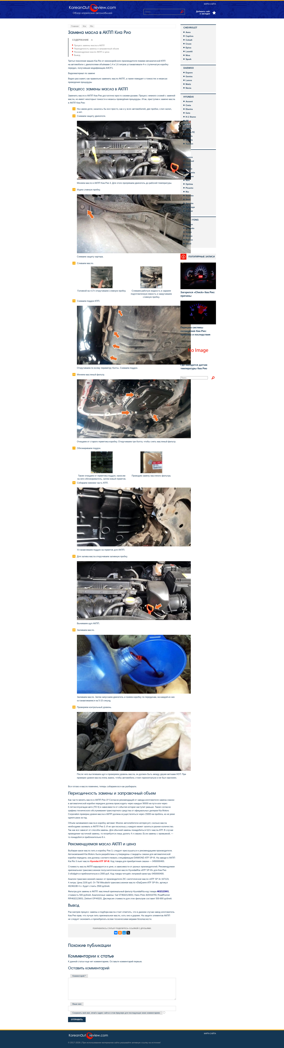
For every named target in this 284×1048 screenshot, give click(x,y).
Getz (188, 113)
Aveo (188, 32)
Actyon (189, 224)
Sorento (190, 195)
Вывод (77, 55)
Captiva (189, 36)
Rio (187, 192)
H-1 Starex (191, 117)
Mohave (190, 176)
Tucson (189, 144)
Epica (188, 47)
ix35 (188, 124)
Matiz (188, 84)
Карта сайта (210, 4)
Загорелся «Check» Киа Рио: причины (197, 294)
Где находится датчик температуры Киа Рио (193, 367)
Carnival (190, 161)
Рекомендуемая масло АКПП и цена (91, 52)
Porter (189, 128)
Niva (188, 55)
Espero (189, 72)
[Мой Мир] (124, 932)
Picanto (189, 188)
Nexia (188, 88)
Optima (189, 184)
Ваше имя (76, 1004)
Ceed (188, 165)
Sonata (189, 140)
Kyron (189, 232)
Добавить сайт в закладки (203, 12)
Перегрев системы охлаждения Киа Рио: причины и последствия (195, 331)
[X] (128, 932)
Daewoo (188, 68)
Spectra (189, 203)
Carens (189, 157)
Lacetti (189, 51)
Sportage (190, 207)
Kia (185, 152)
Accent (189, 101)
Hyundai (188, 97)
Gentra (189, 76)
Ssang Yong (191, 219)
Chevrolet (190, 27)
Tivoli (188, 243)
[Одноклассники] (120, 932)
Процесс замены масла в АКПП (89, 45)
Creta (188, 105)
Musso (189, 236)
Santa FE (190, 132)
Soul (188, 199)
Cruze (188, 44)
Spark (188, 59)
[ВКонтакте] (116, 932)
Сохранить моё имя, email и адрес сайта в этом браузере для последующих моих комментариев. (116, 1013)
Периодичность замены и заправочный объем (96, 48)
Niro (188, 180)
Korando (190, 228)
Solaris (189, 136)
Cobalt (189, 40)
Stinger (189, 211)
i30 (187, 120)
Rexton (189, 240)
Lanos (189, 80)
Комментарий (79, 976)
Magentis (190, 172)
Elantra (189, 109)
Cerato (189, 168)
